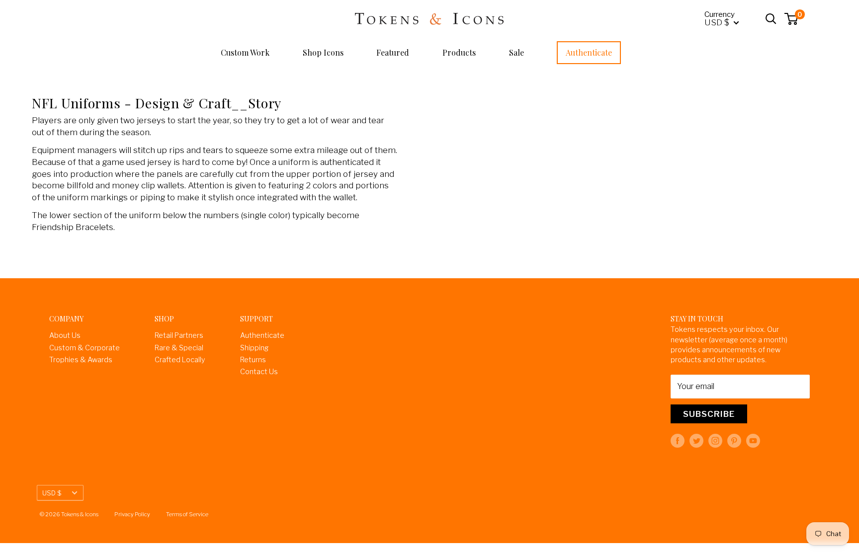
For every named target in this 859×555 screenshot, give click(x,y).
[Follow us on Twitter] (696, 441)
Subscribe (709, 414)
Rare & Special (179, 347)
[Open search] (771, 18)
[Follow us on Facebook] (678, 441)
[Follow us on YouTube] (753, 441)
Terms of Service (187, 514)
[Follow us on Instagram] (715, 441)
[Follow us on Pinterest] (734, 441)
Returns (253, 359)
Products (459, 52)
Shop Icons (323, 52)
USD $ (51, 493)
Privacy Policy (132, 514)
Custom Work (245, 52)
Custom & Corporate (84, 347)
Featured (392, 52)
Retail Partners (179, 335)
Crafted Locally (180, 359)
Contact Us (259, 371)
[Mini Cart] (791, 19)
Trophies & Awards (80, 359)
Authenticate (589, 52)
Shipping (254, 347)
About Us (65, 335)
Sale (516, 52)
